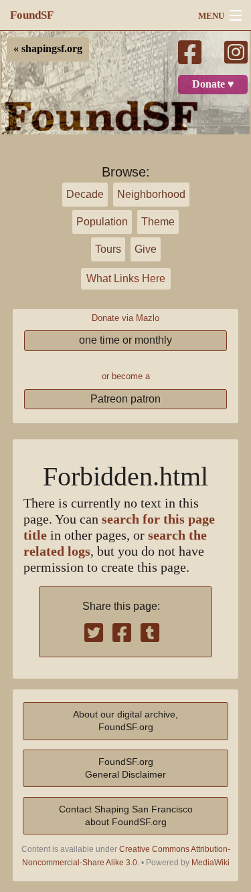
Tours (108, 249)
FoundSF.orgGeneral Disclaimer (125, 768)
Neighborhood (151, 194)
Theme (158, 221)
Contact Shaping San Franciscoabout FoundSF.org (126, 815)
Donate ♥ (213, 84)
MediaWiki (210, 862)
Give (146, 249)
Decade (85, 194)
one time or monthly (125, 340)
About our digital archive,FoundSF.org (125, 720)
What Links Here (125, 278)
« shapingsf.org (47, 49)
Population (102, 221)
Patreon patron (125, 399)
